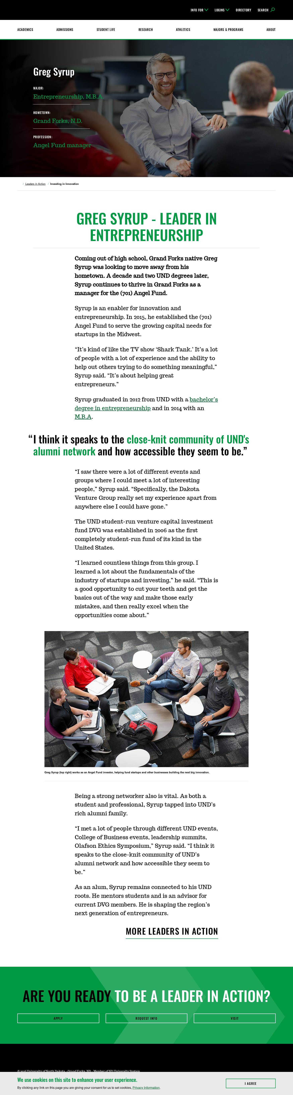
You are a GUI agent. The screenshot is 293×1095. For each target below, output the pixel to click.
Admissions (64, 29)
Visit (235, 1018)
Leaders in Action (35, 184)
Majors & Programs (228, 29)
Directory (243, 10)
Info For (197, 10)
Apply (58, 1018)
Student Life (106, 29)
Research (146, 29)
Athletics (183, 29)
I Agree (260, 1083)
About (271, 29)
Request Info (146, 1018)
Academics (25, 29)
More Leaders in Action (172, 931)
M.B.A (83, 417)
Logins (220, 10)
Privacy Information (146, 1087)
